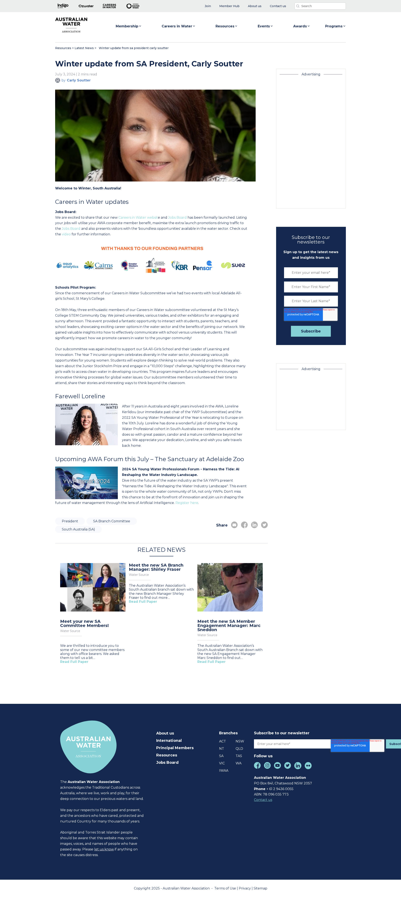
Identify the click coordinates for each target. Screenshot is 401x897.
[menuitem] (208, 6)
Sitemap (260, 888)
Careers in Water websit (138, 217)
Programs (334, 26)
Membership (127, 26)
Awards (300, 26)
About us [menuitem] (165, 733)
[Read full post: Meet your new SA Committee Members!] (93, 587)
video (66, 234)
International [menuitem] (169, 740)
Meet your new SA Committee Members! (84, 623)
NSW (240, 741)
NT (221, 749)
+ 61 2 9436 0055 (279, 789)
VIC (222, 763)
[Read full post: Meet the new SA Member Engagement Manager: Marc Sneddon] (230, 587)
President (70, 521)
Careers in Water (177, 26)
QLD (239, 749)
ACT (222, 741)
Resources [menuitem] (166, 755)
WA (238, 763)
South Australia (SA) (78, 529)
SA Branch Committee (111, 521)
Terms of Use (225, 888)
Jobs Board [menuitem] (167, 762)
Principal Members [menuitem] (175, 748)
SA (221, 756)
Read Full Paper (74, 662)
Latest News (84, 48)
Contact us (263, 800)
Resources (225, 26)
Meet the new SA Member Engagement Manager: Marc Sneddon (228, 625)
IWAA (223, 771)
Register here (186, 503)
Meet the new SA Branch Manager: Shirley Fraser (156, 567)
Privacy (245, 888)
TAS (239, 756)
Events (264, 26)
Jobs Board (177, 217)
